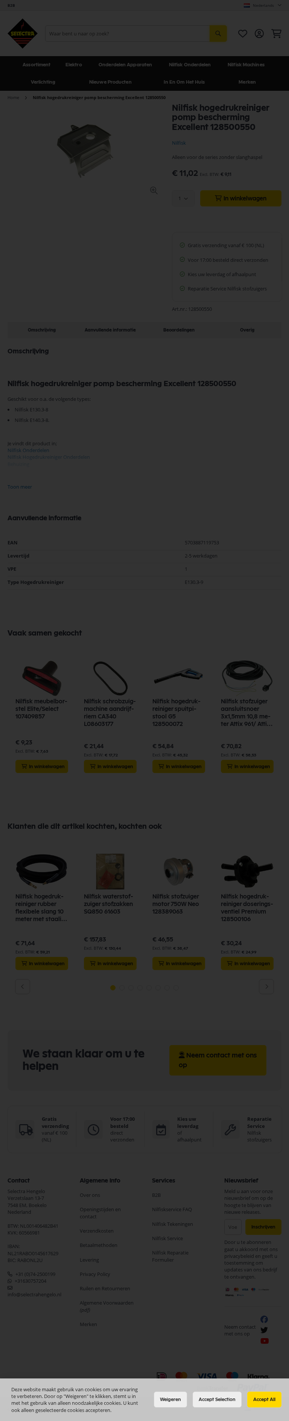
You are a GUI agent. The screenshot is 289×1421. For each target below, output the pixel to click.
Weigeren (170, 1399)
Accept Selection (217, 1399)
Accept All (264, 1399)
